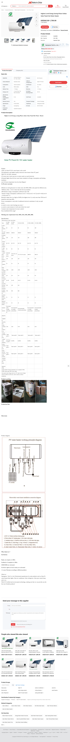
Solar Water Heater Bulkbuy (21, 722)
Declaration (49, 736)
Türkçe (28, 733)
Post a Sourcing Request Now (18, 626)
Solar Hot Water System (7, 709)
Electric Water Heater (15, 705)
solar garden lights (39, 692)
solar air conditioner (39, 687)
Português (20, 732)
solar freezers (55, 690)
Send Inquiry (45, 27)
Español (15, 732)
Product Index (62, 729)
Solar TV (20, 687)
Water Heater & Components (20, 9)
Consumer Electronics (9, 9)
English (11, 732)
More (2, 724)
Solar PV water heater (22, 692)
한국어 (54, 732)
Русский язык (30, 732)
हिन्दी (61, 732)
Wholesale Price (41, 729)
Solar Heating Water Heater (51, 715)
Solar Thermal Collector (52, 705)
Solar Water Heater (30, 9)
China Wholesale (33, 729)
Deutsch (40, 732)
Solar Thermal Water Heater (52, 719)
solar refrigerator (5, 692)
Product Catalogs (20, 685)
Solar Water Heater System (36, 715)
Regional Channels (55, 729)
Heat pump (3, 687)
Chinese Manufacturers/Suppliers (23, 729)
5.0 (54, 72)
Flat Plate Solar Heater (39, 705)
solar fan (54, 687)
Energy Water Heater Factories (21, 715)
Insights (37, 730)
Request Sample (64, 30)
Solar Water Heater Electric (8, 719)
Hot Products (5, 729)
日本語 (58, 732)
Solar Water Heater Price (7, 722)
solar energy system (22, 690)
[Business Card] (67, 76)
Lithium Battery (38, 690)
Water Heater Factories (7, 715)
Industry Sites (47, 729)
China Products (12, 729)
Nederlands (45, 732)
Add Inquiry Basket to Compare (20, 45)
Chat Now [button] (55, 27)
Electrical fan (4, 690)
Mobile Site (33, 730)
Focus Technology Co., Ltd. (26, 736)
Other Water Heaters (27, 705)
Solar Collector (5, 705)
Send (13, 624)
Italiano (36, 732)
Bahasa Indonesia (39, 733)
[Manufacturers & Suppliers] (35, 2)
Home (2, 9)
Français (25, 732)
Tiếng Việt (33, 733)
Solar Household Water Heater (23, 719)
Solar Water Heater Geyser (37, 719)
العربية (50, 732)
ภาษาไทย (65, 732)
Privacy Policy (55, 736)
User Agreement (43, 736)
